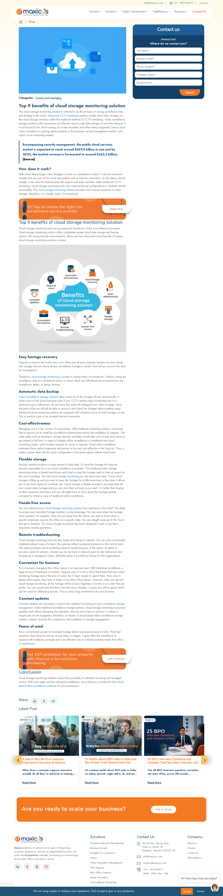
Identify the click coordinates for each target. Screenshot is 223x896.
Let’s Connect (116, 659)
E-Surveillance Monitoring (103, 882)
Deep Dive (116, 209)
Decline (200, 891)
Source (29, 159)
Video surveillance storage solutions (38, 397)
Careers (204, 3)
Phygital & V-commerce (102, 853)
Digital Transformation (134, 11)
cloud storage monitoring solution (56, 190)
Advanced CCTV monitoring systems (68, 116)
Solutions (94, 11)
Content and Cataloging (48, 98)
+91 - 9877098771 (183, 3)
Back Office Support (100, 872)
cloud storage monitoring (45, 377)
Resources (180, 11)
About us (192, 843)
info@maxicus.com (153, 3)
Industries (110, 11)
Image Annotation (99, 877)
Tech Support (97, 867)
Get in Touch (164, 809)
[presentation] (18, 760)
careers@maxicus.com (154, 863)
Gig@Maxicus (160, 11)
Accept (186, 891)
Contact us (192, 853)
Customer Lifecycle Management (107, 843)
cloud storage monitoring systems (63, 508)
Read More (29, 783)
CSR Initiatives (194, 858)
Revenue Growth (98, 848)
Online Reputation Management (106, 863)
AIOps (93, 858)
